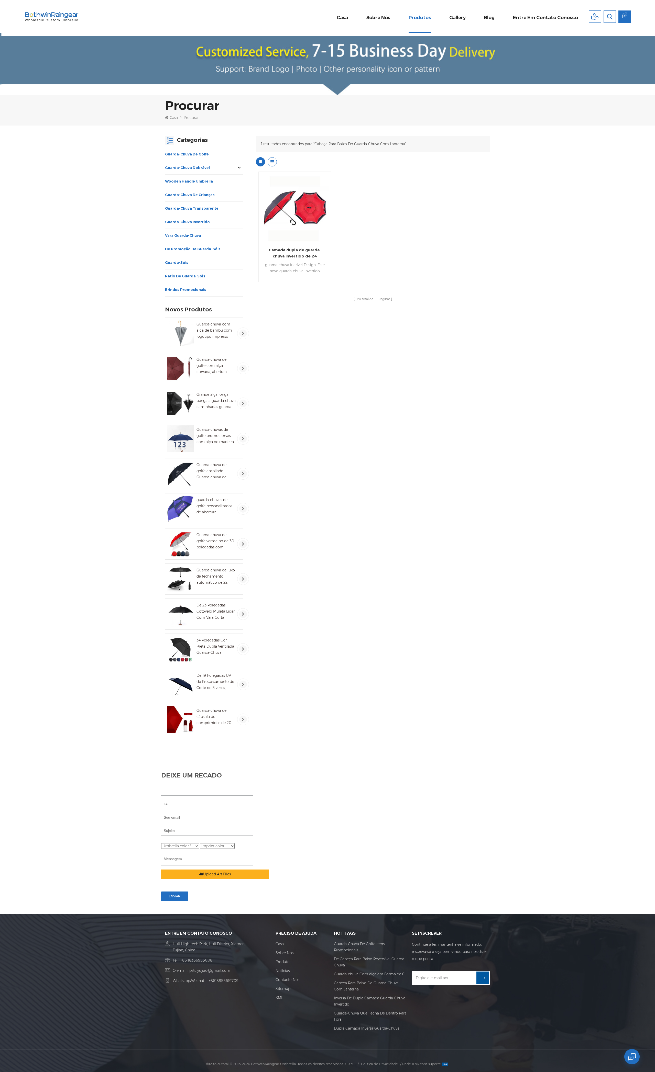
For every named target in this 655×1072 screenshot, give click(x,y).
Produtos (420, 17)
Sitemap (283, 988)
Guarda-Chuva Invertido (187, 222)
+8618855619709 (223, 980)
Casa (342, 17)
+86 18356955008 (196, 960)
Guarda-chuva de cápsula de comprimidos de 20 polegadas (213, 717)
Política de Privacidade (379, 1064)
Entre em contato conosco (545, 17)
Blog (489, 17)
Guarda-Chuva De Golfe (187, 154)
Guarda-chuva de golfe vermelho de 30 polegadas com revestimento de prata (215, 541)
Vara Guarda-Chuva (183, 235)
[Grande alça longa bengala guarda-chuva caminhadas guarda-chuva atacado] (180, 403)
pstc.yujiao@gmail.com (209, 970)
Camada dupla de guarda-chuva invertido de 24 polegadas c (295, 253)
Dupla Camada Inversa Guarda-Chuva (366, 1028)
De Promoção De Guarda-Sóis (193, 249)
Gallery (457, 17)
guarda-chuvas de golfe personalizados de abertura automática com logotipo (214, 506)
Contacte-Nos (287, 979)
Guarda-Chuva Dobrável (187, 167)
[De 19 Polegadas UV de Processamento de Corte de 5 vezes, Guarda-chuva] (180, 684)
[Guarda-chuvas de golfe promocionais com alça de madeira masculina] (180, 438)
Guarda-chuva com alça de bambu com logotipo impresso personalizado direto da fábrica (214, 331)
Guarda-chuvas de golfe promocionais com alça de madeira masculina (215, 436)
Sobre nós (378, 17)
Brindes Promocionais (185, 289)
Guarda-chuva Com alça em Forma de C (369, 974)
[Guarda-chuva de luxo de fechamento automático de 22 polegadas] (180, 579)
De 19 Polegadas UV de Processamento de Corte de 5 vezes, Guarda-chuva (215, 682)
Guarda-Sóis (176, 262)
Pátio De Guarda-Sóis (185, 276)
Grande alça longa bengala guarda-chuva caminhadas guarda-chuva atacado (216, 401)
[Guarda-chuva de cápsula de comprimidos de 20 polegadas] (180, 719)
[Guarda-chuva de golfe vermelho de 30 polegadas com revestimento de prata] (180, 544)
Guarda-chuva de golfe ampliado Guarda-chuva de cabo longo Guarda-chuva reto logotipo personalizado (214, 471)
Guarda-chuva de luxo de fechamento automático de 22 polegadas (215, 576)
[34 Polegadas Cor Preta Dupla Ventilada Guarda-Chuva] (180, 649)
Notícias (283, 970)
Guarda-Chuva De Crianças (190, 195)
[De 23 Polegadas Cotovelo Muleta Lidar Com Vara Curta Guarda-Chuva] (180, 614)
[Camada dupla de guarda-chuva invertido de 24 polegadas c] (295, 208)
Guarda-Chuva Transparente (192, 208)
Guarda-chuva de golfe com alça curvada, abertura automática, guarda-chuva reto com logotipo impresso (214, 366)
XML (279, 997)
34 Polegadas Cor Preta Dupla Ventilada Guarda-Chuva (215, 646)
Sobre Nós (284, 953)
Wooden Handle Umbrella (189, 181)
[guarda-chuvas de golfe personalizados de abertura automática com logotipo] (180, 508)
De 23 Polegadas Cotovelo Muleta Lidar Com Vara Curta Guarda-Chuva (215, 611)
